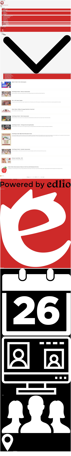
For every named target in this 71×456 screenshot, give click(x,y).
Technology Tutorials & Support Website (8, 15)
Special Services (5, 13)
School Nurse (4, 12)
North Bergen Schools (5, 24)
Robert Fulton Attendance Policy (7, 16)
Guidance (4, 11)
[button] (3, 8)
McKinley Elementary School (8, 77)
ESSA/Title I (4, 14)
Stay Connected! (5, 10)
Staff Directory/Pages (5, 22)
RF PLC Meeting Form (6, 23)
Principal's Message (5, 9)
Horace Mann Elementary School (9, 75)
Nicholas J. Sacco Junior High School (9, 78)
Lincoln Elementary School (8, 76)
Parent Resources (5, 18)
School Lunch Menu (5, 20)
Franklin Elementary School (8, 74)
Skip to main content (2, 0)
